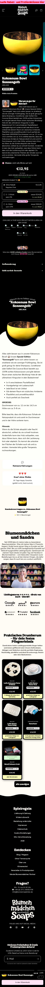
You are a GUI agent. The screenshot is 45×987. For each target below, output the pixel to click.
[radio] (22, 186)
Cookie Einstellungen (22, 833)
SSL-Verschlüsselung (22, 837)
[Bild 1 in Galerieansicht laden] (10, 70)
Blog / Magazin (22, 855)
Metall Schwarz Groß (12, 764)
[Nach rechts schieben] (42, 70)
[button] (41, 10)
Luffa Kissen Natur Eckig (12, 724)
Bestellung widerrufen (22, 821)
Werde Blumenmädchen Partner (22, 874)
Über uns (22, 862)
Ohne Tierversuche (22, 859)
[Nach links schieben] (2, 70)
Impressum (22, 825)
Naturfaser (33, 723)
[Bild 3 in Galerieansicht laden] (34, 70)
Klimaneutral (22, 866)
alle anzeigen (22, 784)
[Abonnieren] (38, 959)
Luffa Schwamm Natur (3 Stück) (12, 683)
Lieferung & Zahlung (22, 813)
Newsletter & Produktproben (22, 870)
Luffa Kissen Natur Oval (33, 683)
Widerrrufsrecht (22, 817)
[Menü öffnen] (3, 10)
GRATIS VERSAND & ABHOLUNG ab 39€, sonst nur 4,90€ (23, 175)
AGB (22, 841)
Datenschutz (22, 829)
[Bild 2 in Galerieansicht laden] (22, 70)
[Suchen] (36, 10)
